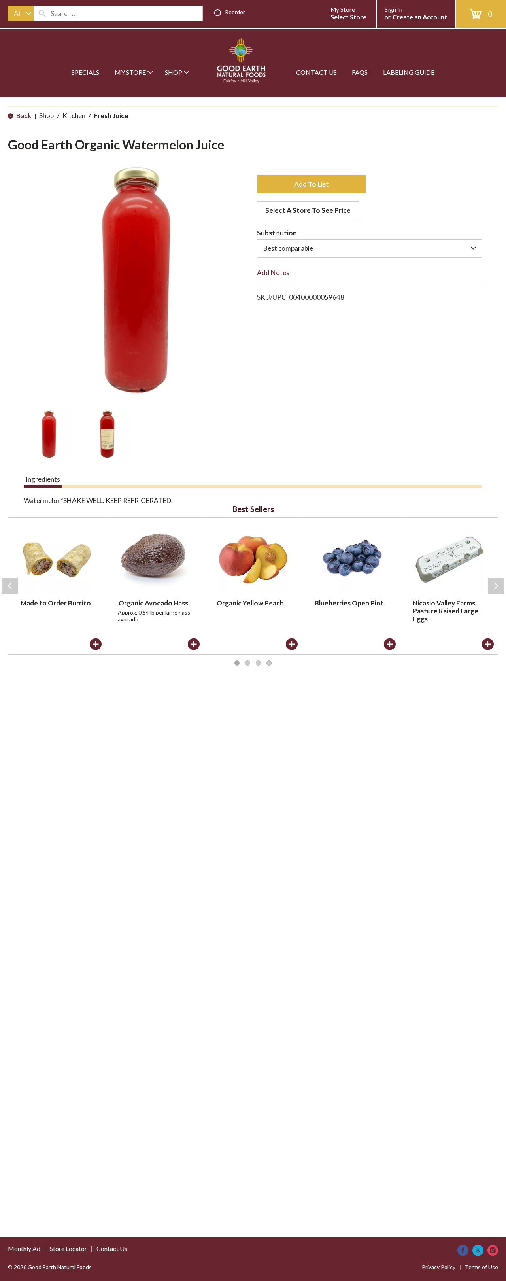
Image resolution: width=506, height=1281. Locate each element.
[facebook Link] (462, 1250)
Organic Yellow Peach (250, 603)
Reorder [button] (235, 12)
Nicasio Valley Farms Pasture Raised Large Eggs (445, 611)
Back (23, 116)
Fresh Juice (111, 116)
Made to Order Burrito (56, 603)
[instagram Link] (492, 1250)
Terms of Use (481, 1267)
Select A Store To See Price (308, 210)
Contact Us (111, 1248)
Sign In (393, 9)
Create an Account (420, 17)
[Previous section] (10, 586)
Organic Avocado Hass (153, 603)
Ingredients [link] (43, 479)
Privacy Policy (438, 1267)
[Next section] (496, 586)
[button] (49, 434)
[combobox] (21, 13)
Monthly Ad (24, 1248)
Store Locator (68, 1248)
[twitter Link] (477, 1250)
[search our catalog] (42, 13)
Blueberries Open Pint (349, 603)
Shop (46, 116)
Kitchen (73, 116)
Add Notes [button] (273, 273)
